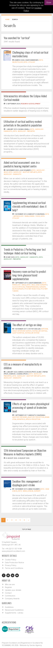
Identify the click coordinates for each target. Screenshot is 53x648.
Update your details (13, 590)
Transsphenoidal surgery (36, 287)
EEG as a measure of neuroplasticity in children (23, 366)
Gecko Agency (36, 645)
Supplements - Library (14, 613)
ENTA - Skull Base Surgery (37, 285)
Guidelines (9, 607)
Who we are (10, 584)
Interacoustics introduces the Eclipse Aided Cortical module (25, 98)
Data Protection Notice (14, 562)
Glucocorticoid (18, 287)
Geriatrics (21, 419)
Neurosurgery (18, 289)
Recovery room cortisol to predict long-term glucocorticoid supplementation (29, 275)
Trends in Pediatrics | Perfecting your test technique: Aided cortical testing (25, 251)
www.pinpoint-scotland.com (13, 551)
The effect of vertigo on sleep (27, 325)
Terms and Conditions (14, 568)
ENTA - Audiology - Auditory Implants (23, 172)
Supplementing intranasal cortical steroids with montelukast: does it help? (29, 206)
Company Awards (12, 598)
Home (7, 19)
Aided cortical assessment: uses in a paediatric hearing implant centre (21, 164)
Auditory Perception (36, 417)
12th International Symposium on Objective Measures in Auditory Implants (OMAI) (25, 452)
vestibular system (32, 333)
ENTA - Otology (29, 62)
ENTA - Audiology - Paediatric (24, 131)
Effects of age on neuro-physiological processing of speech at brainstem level (30, 407)
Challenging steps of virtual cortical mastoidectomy (30, 54)
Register (8, 587)
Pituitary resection (32, 289)
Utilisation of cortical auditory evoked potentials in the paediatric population (23, 123)
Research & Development (30, 104)
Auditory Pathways (19, 417)
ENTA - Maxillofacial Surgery (29, 491)
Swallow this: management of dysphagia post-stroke (27, 483)
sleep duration (18, 333)
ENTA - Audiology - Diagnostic (27, 257)
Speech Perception (33, 419)
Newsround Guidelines (14, 610)
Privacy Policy (10, 565)
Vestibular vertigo (39, 331)
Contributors (10, 596)
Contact (8, 593)
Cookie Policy (10, 560)
